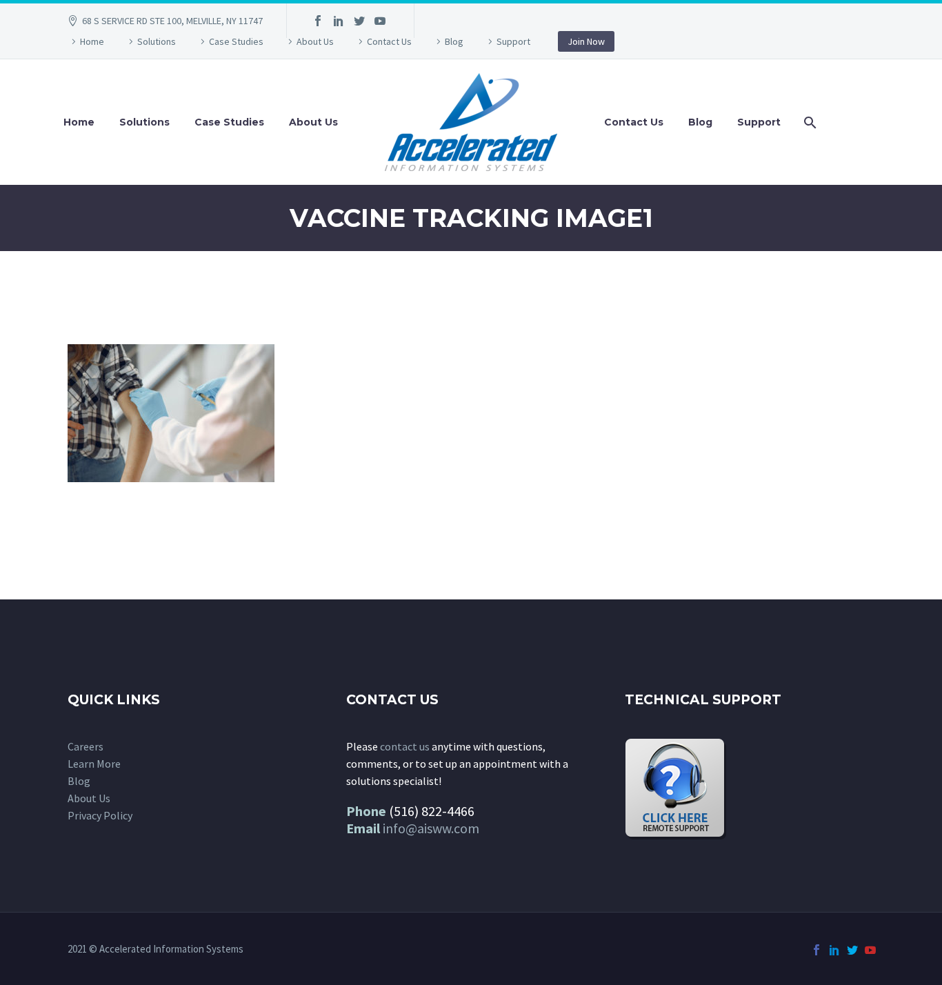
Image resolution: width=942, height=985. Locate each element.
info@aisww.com (431, 828)
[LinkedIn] (338, 20)
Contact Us (389, 41)
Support (513, 41)
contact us (405, 746)
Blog (454, 41)
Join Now (586, 41)
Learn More (94, 763)
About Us (315, 41)
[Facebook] (318, 20)
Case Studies (236, 41)
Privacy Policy (100, 815)
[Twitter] (359, 20)
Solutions (156, 41)
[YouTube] (380, 20)
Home (92, 41)
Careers (85, 746)
